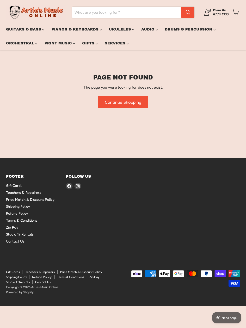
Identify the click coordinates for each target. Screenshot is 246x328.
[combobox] (126, 12)
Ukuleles (120, 29)
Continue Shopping (123, 102)
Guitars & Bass (24, 29)
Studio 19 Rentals (20, 234)
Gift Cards (14, 185)
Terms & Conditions (21, 220)
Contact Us (15, 241)
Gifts (89, 43)
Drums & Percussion (189, 29)
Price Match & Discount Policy (30, 199)
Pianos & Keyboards (75, 29)
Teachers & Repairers (23, 192)
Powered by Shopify (20, 292)
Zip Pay (12, 227)
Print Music (58, 43)
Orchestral (20, 43)
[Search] (187, 12)
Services (116, 43)
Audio (148, 29)
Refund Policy (17, 213)
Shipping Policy (18, 206)
